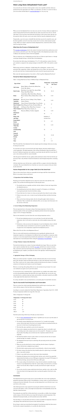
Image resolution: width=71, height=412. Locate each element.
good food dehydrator (34, 11)
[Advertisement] (35, 21)
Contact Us (31, 411)
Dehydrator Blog (38, 411)
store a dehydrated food (26, 317)
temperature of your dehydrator (45, 238)
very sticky (37, 247)
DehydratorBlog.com (17, 1)
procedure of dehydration (21, 50)
